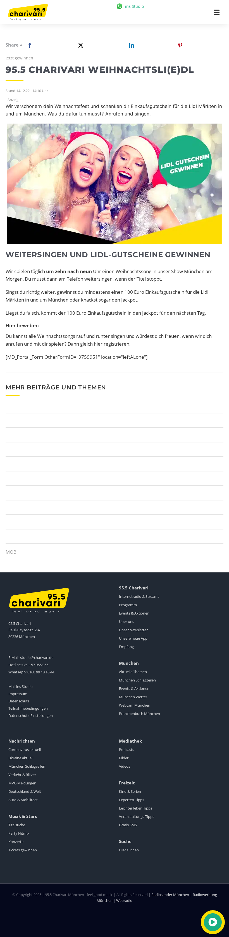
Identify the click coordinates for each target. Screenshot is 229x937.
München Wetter (133, 696)
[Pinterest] (180, 45)
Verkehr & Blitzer (22, 774)
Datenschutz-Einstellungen (30, 715)
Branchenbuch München (139, 713)
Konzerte (15, 841)
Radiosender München (170, 894)
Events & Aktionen (134, 613)
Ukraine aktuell (20, 757)
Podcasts (126, 749)
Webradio (124, 900)
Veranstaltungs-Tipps (136, 816)
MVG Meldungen (22, 783)
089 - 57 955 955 (35, 664)
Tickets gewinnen (22, 849)
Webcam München (134, 705)
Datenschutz (18, 701)
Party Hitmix (18, 833)
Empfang (126, 646)
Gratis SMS (128, 824)
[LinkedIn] (130, 45)
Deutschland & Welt (24, 791)
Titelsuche (16, 824)
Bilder (123, 757)
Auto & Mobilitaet (23, 799)
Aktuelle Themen (133, 671)
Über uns (126, 621)
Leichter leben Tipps (135, 808)
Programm (128, 604)
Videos (124, 766)
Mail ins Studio (20, 686)
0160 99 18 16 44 (40, 672)
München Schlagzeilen (137, 680)
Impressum (17, 693)
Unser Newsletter (133, 629)
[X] (79, 45)
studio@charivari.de (36, 657)
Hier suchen (129, 849)
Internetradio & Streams (139, 596)
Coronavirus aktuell (24, 749)
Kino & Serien (130, 791)
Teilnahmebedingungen (28, 708)
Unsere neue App (133, 638)
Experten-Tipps (131, 799)
